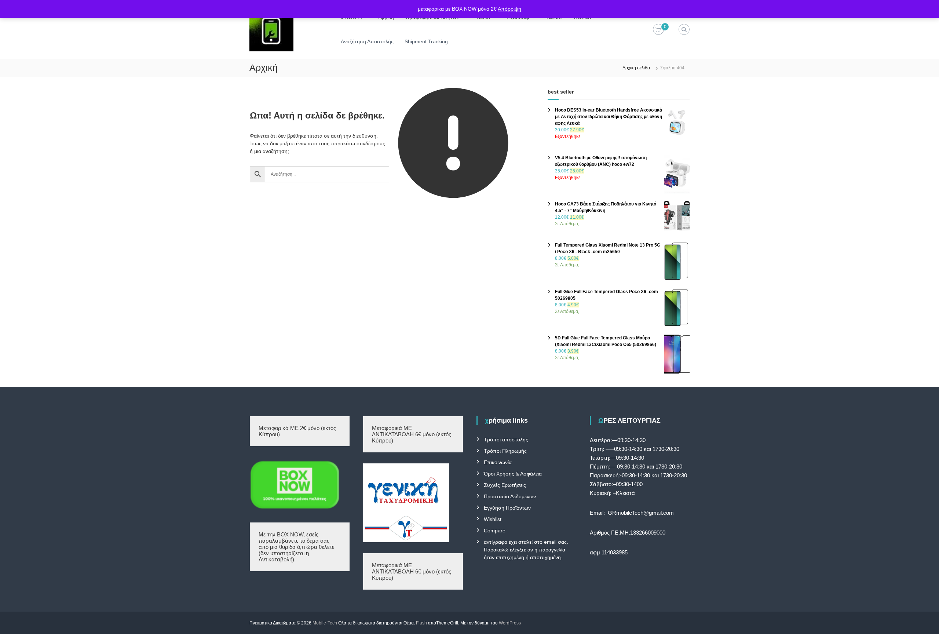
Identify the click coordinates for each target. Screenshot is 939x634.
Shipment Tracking (426, 41)
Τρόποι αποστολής (506, 439)
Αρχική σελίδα (636, 67)
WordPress (510, 623)
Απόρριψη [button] (509, 9)
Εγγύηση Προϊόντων (507, 508)
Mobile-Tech (325, 623)
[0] (658, 30)
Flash (421, 623)
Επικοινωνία (498, 462)
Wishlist (492, 519)
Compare (494, 530)
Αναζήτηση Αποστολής (367, 41)
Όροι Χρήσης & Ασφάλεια (513, 474)
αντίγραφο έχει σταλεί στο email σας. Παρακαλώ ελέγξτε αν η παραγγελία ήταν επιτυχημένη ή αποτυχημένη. (526, 549)
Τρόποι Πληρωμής (505, 451)
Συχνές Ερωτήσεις (505, 485)
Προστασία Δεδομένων (510, 496)
